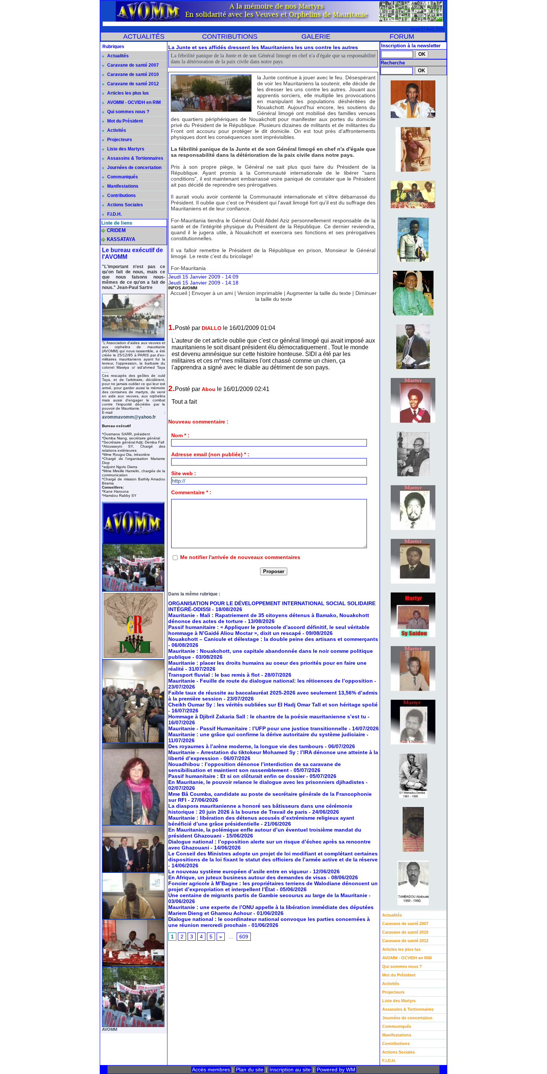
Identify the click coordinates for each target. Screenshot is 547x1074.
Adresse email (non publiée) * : (210, 454)
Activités (116, 130)
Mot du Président (124, 121)
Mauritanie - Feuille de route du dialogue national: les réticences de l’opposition (270, 681)
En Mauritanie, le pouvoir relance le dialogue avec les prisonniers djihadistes (266, 782)
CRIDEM (116, 230)
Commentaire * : (191, 492)
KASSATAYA (121, 239)
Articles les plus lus (127, 93)
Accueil (178, 293)
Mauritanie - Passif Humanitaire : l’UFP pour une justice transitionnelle (257, 728)
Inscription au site (290, 1070)
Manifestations (122, 186)
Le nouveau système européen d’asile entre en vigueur (238, 871)
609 (243, 937)
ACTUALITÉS (143, 36)
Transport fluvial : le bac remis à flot (214, 675)
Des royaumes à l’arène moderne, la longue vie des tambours (245, 746)
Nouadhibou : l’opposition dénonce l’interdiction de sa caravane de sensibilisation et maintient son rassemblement (254, 767)
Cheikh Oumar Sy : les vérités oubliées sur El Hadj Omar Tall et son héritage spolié (273, 705)
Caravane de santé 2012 (132, 83)
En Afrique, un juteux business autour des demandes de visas (247, 877)
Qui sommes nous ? (127, 111)
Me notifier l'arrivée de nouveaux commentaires (240, 557)
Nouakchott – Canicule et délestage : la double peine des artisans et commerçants (273, 639)
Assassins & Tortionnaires (134, 158)
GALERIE (315, 36)
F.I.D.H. (114, 214)
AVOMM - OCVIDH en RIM (133, 102)
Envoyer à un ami (212, 293)
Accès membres (211, 1070)
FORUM (402, 36)
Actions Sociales (124, 204)
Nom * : (180, 435)
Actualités (117, 55)
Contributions (121, 195)
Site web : (183, 473)
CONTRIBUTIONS (229, 36)
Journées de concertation (133, 167)
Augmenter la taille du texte (319, 293)
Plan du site (249, 1070)
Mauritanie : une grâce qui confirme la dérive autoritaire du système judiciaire (266, 734)
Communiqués (122, 176)
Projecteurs (119, 139)
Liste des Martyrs (125, 149)
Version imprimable (259, 293)
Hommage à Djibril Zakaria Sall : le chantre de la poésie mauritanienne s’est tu (267, 716)
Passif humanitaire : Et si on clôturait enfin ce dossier (236, 776)
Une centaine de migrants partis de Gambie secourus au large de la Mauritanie (267, 895)
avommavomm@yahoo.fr (129, 417)
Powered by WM (336, 1070)
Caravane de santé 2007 (132, 65)
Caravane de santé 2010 (132, 74)
